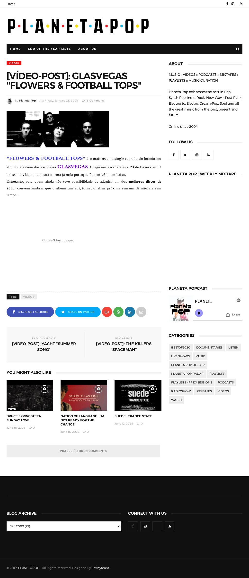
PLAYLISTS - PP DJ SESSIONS (191, 382)
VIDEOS (14, 63)
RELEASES (204, 391)
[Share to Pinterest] (141, 311)
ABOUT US (87, 49)
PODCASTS (226, 382)
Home (11, 3)
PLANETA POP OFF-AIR (188, 365)
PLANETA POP (29, 568)
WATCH (176, 400)
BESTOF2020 (180, 347)
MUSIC (200, 356)
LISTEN (233, 347)
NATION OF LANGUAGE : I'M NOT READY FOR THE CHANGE (82, 420)
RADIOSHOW (181, 391)
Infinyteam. (101, 568)
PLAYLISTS (216, 373)
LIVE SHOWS (180, 356)
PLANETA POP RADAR (187, 373)
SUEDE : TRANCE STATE (133, 416)
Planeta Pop (27, 100)
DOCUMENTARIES (209, 347)
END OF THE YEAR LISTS (49, 49)
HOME (15, 49)
